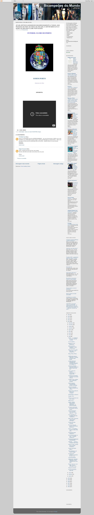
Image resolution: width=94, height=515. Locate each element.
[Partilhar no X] (22, 130)
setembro (71, 328)
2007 (69, 483)
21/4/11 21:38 (21, 155)
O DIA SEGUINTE (72, 457)
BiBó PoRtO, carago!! (72, 163)
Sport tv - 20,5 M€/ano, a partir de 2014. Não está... (73, 429)
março (70, 472)
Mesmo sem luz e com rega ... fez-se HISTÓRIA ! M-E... (73, 465)
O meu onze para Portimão (71, 423)
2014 (69, 316)
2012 (69, 319)
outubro (70, 326)
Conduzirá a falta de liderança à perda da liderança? (72, 240)
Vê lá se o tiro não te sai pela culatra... (73, 399)
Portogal (69, 223)
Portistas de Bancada (72, 129)
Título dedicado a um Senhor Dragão (72, 452)
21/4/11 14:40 (21, 145)
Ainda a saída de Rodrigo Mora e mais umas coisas (75, 60)
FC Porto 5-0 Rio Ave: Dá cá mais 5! (75, 183)
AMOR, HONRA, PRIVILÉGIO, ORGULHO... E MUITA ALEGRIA (72, 404)
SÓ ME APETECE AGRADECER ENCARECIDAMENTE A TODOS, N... (73, 363)
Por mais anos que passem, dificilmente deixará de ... (73, 426)
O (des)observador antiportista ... (72, 433)
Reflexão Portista (71, 113)
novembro (71, 324)
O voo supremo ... (72, 341)
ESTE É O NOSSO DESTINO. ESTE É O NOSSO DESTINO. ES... (73, 368)
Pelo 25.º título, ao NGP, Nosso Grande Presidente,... (73, 445)
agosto (70, 329)
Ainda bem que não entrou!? (71, 248)
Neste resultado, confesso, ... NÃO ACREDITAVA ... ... (72, 347)
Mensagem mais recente (22, 163)
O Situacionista (25, 29)
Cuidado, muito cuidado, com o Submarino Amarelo (73, 380)
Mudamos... (70, 198)
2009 (69, 479)
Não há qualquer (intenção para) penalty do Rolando (72, 384)
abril (70, 336)
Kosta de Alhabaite (72, 73)
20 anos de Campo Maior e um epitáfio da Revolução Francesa (75, 133)
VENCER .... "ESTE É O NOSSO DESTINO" (73, 442)
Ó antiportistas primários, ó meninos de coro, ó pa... (73, 454)
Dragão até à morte (72, 57)
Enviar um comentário (21, 158)
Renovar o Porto (71, 98)
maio (70, 334)
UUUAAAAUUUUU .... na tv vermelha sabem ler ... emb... (72, 412)
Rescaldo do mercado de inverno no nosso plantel (71, 279)
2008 (69, 481)
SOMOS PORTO (39, 78)
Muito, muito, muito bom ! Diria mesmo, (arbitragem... (73, 419)
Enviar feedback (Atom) (25, 166)
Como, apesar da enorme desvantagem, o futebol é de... (72, 372)
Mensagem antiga (58, 163)
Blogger (55, 511)
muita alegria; (21, 131)
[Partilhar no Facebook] (24, 130)
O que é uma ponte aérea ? (72, 449)
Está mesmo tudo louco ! (71, 272)
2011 (69, 321)
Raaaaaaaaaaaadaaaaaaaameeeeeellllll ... (73, 440)
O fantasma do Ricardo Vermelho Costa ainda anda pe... (73, 376)
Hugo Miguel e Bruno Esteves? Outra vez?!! (75, 116)
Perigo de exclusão (72, 467)
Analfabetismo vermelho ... (71, 297)
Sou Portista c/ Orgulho (73, 146)
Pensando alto (69, 267)
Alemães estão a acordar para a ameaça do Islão (72, 75)
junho (70, 333)
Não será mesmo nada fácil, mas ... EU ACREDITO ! (72, 351)
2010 (69, 478)
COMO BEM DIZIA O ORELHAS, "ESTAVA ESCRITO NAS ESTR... (73, 358)
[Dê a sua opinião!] (21, 130)
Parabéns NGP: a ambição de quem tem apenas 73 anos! (72, 258)
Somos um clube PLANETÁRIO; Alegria (33, 131)
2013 (69, 318)
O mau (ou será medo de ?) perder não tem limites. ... (73, 408)
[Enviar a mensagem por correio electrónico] (18, 130)
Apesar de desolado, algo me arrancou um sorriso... (73, 388)
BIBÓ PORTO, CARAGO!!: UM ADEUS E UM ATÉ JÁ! (75, 167)
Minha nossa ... (71, 400)
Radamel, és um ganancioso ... (71, 344)
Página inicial (41, 163)
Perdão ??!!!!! (71, 396)
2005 (69, 486)
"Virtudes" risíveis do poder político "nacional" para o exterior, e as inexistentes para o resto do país (73, 101)
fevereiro (70, 474)
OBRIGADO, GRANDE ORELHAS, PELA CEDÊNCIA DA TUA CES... (73, 461)
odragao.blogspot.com (72, 210)
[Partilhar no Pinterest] (25, 130)
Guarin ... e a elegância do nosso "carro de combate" (73, 339)
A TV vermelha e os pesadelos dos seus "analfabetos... (72, 415)
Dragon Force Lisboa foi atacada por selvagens (73, 391)
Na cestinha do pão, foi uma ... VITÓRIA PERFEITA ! (73, 436)
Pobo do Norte (71, 197)
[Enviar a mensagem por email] (20, 130)
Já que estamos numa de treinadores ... (71, 289)
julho (70, 331)
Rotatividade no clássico (73, 394)
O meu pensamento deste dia (72, 470)
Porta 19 (69, 86)
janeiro (70, 476)
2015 (69, 314)
